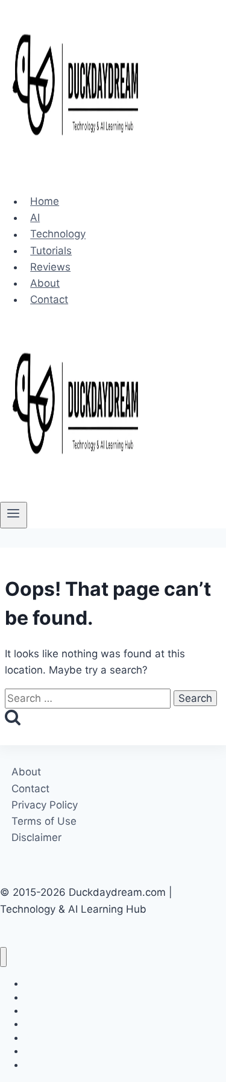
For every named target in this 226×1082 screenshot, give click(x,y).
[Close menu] (3, 957)
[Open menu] (13, 515)
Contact (49, 299)
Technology (58, 234)
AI (35, 217)
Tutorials (51, 251)
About (45, 283)
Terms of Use (44, 821)
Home (44, 201)
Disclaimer (36, 837)
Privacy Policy (44, 805)
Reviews (50, 267)
